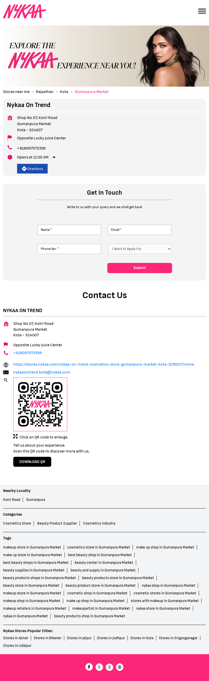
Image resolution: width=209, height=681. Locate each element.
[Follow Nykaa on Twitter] (99, 667)
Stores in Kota (141, 638)
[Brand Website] (120, 667)
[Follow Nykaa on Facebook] (89, 667)
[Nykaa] (24, 11)
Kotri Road (11, 499)
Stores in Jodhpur (111, 638)
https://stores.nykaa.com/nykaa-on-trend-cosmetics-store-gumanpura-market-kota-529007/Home (103, 364)
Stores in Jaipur (79, 638)
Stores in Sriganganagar (178, 638)
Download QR (32, 461)
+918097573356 (31, 148)
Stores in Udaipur (17, 645)
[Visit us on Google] (109, 667)
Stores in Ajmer (15, 638)
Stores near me (16, 91)
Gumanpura (35, 499)
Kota (64, 91)
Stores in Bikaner (47, 638)
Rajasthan (45, 91)
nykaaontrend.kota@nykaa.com (41, 372)
